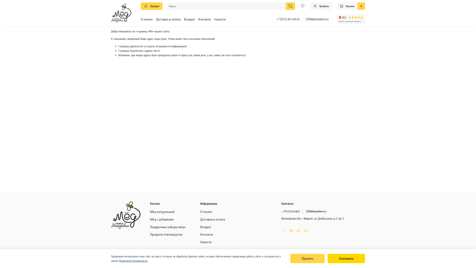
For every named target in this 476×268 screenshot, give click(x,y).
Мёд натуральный (162, 212)
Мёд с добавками (161, 219)
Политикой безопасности (133, 260)
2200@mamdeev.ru (317, 19)
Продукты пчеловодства (166, 234)
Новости (220, 19)
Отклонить (346, 258)
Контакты (204, 19)
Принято (307, 258)
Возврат (189, 19)
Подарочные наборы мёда (167, 227)
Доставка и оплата (168, 19)
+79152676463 (290, 211)
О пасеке (147, 19)
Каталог (154, 6)
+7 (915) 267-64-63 (288, 19)
